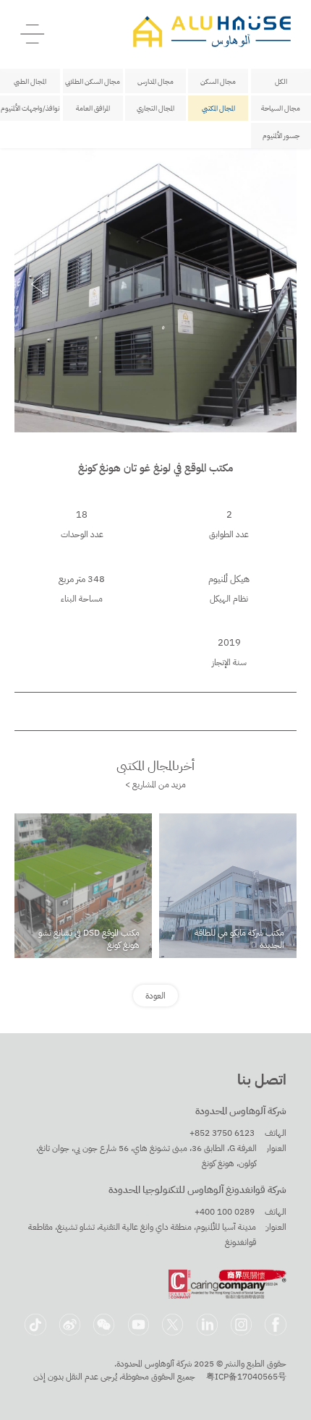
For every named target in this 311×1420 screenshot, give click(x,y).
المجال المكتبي (218, 108)
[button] (38, 283)
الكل (281, 81)
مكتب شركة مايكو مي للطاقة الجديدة (239, 938)
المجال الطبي (30, 81)
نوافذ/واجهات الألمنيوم (30, 108)
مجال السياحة (280, 108)
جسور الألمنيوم (281, 135)
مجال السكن (218, 81)
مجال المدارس (155, 81)
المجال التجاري (155, 108)
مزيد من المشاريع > (155, 784)
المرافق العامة (93, 108)
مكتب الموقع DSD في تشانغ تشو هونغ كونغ (89, 938)
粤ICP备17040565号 (246, 1376)
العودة (155, 995)
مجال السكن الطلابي (92, 81)
